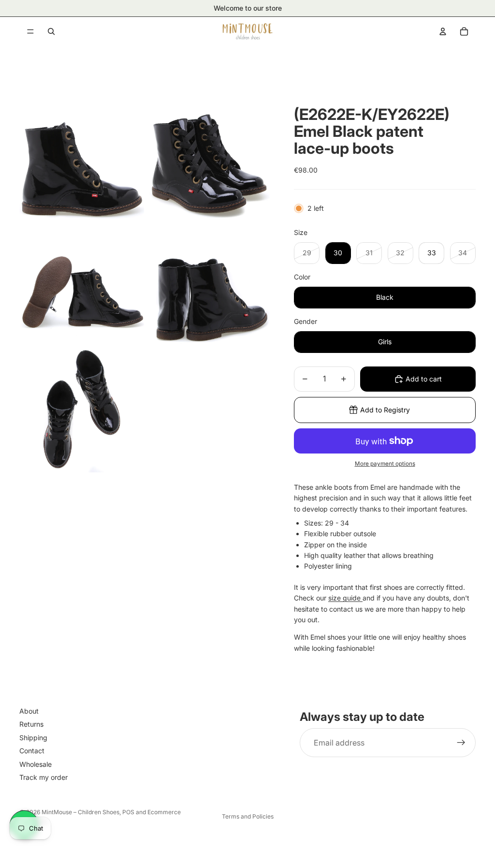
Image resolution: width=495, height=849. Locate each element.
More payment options (385, 463)
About (29, 711)
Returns (31, 724)
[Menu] (30, 31)
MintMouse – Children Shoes (80, 812)
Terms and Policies (248, 816)
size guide (345, 598)
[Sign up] (461, 743)
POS (128, 812)
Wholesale (35, 764)
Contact (31, 751)
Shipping (33, 737)
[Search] (51, 31)
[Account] (442, 31)
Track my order (43, 777)
